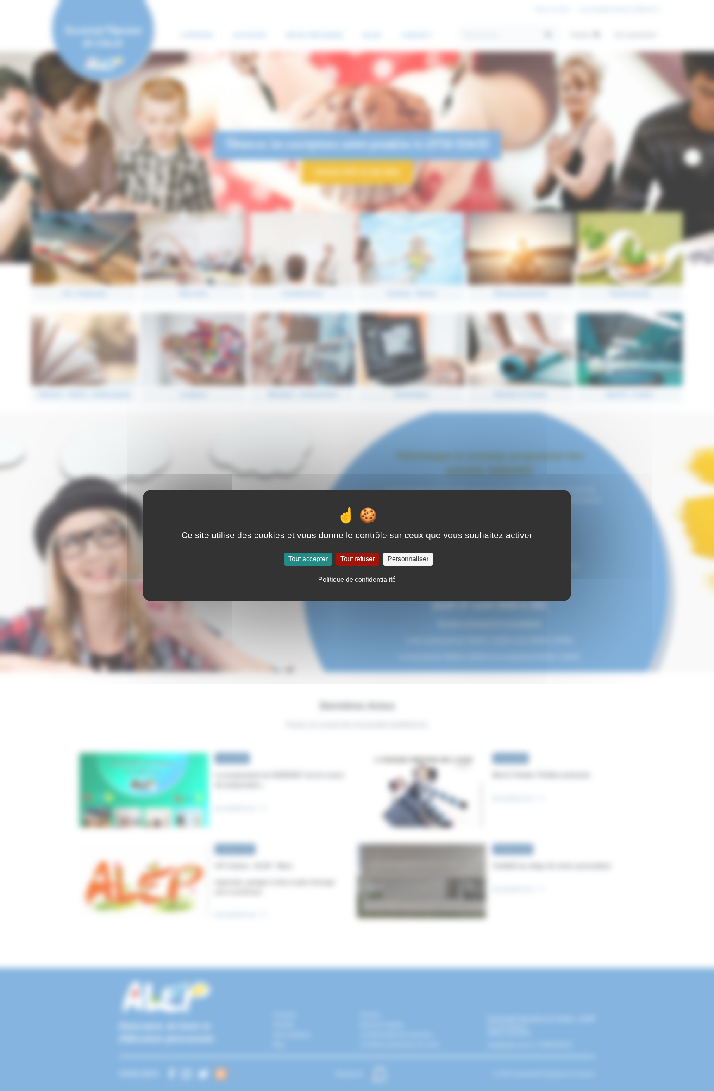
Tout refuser (357, 558)
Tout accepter (308, 558)
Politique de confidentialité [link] (357, 579)
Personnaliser (408, 558)
